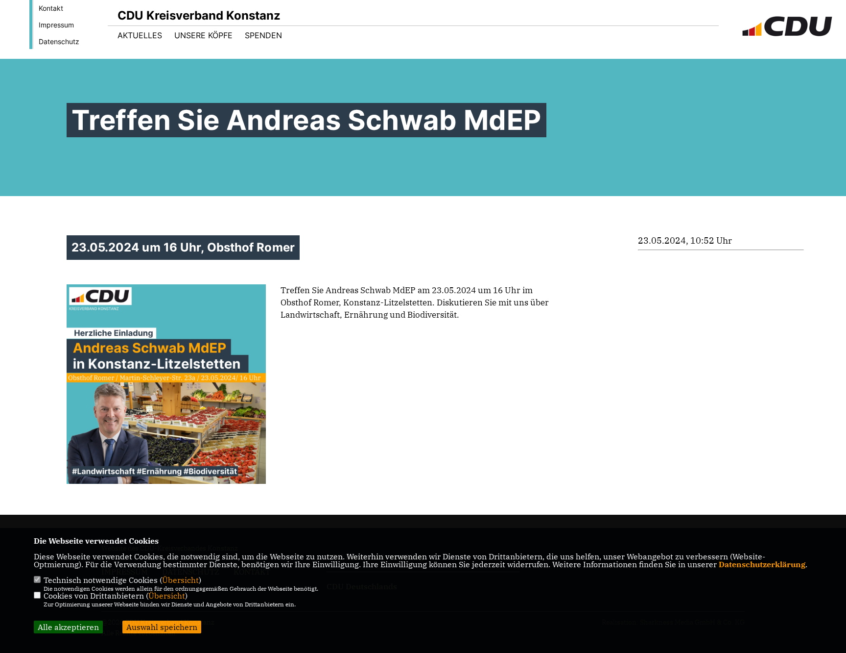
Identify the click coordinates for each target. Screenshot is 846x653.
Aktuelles (140, 35)
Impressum (56, 25)
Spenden (263, 35)
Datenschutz (59, 41)
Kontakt (51, 8)
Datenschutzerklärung (762, 564)
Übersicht (180, 580)
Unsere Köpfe (203, 35)
